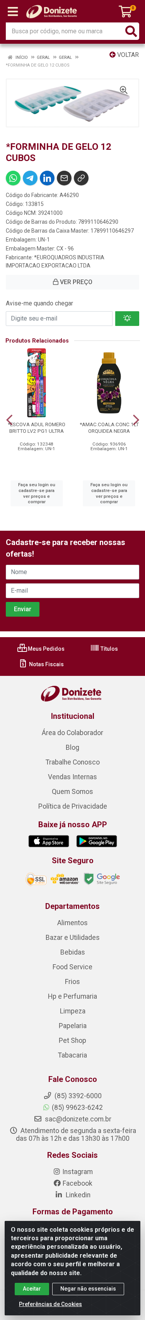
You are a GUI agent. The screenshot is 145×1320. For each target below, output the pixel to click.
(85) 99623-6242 (77, 1107)
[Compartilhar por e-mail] (64, 178)
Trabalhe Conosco (73, 762)
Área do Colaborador (72, 733)
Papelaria (73, 1026)
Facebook (77, 1183)
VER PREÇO (75, 282)
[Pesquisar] (131, 31)
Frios (72, 982)
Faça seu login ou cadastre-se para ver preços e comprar (36, 493)
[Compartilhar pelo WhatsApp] (13, 178)
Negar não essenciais (88, 1289)
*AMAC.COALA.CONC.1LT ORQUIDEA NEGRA (109, 427)
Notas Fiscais (46, 664)
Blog (72, 747)
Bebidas (72, 952)
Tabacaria (72, 1055)
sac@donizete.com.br (77, 1119)
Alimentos (72, 923)
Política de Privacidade (72, 806)
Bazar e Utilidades (73, 937)
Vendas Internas (72, 777)
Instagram (77, 1172)
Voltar (127, 54)
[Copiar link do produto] (81, 178)
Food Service (72, 967)
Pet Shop (72, 1040)
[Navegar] (9, 420)
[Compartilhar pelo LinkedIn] (47, 178)
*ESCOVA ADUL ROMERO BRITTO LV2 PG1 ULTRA (36, 427)
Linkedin (77, 1195)
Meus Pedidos (46, 649)
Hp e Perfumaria (72, 996)
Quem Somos (72, 791)
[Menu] (13, 12)
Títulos (108, 649)
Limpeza (72, 1011)
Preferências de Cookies (50, 1304)
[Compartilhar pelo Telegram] (30, 178)
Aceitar (32, 1289)
